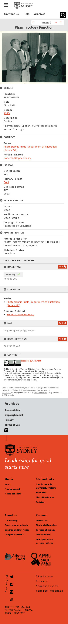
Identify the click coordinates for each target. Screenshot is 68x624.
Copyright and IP (14, 415)
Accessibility (12, 410)
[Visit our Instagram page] (5, 429)
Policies (40, 502)
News (7, 484)
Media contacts (13, 493)
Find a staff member (46, 525)
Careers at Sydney (45, 529)
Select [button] (57, 22)
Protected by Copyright (31, 360)
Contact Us (11, 14)
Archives (39, 14)
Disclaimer (44, 576)
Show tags (11, 274)
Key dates (41, 492)
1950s (7, 113)
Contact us (41, 520)
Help (26, 14)
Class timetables (45, 497)
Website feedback (49, 590)
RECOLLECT (6, 392)
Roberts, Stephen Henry (20, 314)
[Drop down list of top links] (7, 5)
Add (61, 266)
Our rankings (12, 520)
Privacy (9, 420)
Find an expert (12, 488)
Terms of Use (12, 425)
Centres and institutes (17, 529)
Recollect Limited (40, 392)
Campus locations (14, 534)
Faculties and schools (16, 525)
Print (6, 182)
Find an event (43, 534)
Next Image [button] (61, 22)
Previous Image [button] (34, 22)
